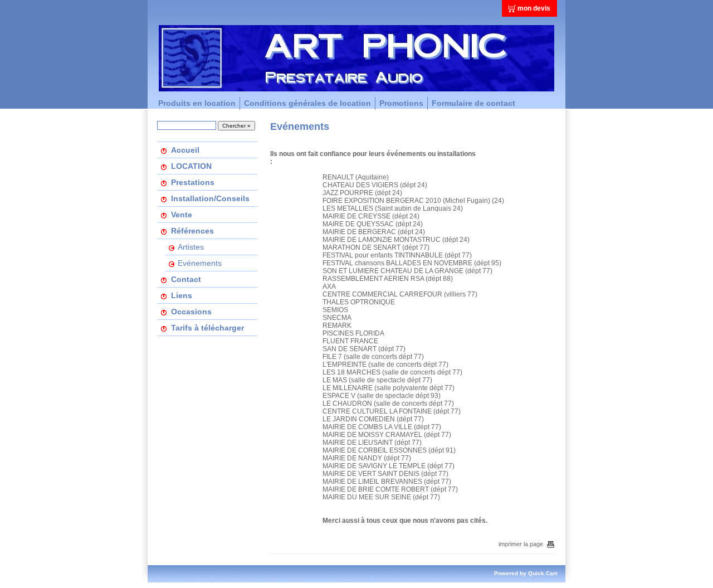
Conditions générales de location (307, 103)
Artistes (191, 246)
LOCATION (191, 166)
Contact (186, 279)
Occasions (191, 311)
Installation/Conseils (210, 198)
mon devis (533, 8)
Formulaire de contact (473, 103)
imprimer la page (521, 544)
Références (192, 230)
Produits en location (197, 103)
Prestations (192, 182)
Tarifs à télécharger (207, 327)
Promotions (401, 103)
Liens (181, 295)
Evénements (200, 263)
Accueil (185, 149)
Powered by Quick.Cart (525, 573)
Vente (181, 214)
